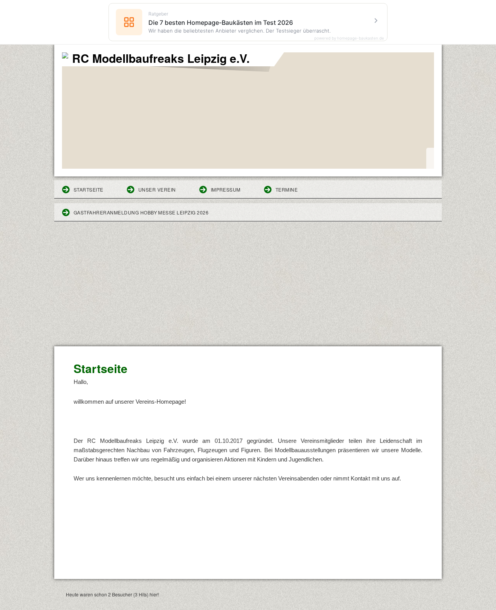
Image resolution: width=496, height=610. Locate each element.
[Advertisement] (248, 288)
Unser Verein (157, 189)
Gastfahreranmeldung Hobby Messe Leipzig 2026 (141, 212)
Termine (287, 189)
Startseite (88, 189)
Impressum (226, 189)
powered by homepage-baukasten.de (349, 38)
